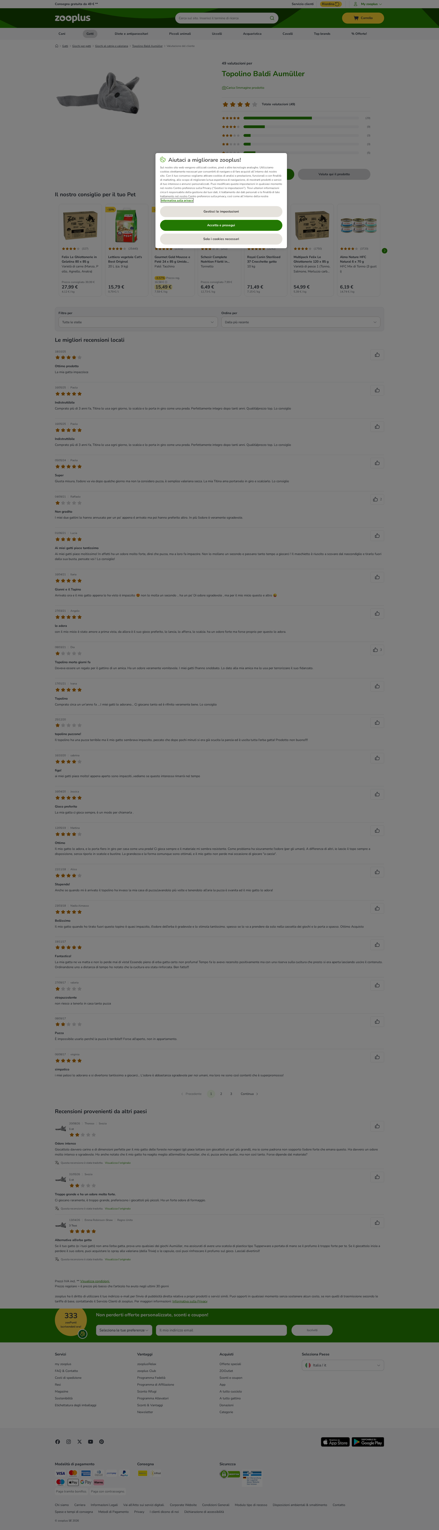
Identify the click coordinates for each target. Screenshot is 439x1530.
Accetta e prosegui (221, 225)
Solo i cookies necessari (221, 239)
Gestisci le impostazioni (221, 211)
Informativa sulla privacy (177, 200)
